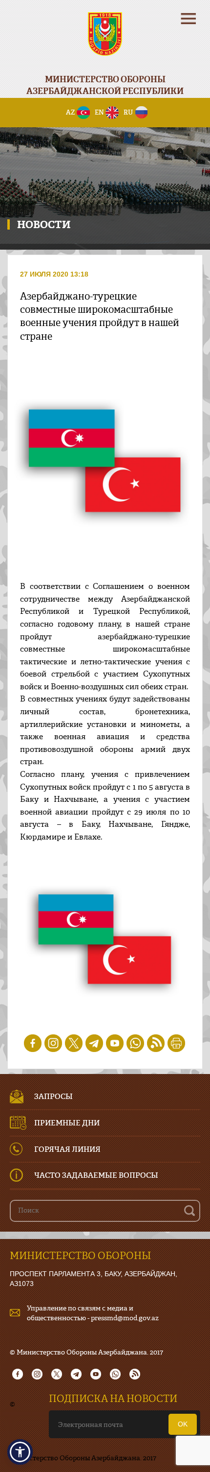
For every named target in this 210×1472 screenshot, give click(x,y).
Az (70, 112)
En (99, 112)
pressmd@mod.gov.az (125, 1317)
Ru (128, 112)
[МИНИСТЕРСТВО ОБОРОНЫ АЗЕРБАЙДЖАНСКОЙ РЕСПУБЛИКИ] (105, 40)
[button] (20, 1452)
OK (183, 1424)
